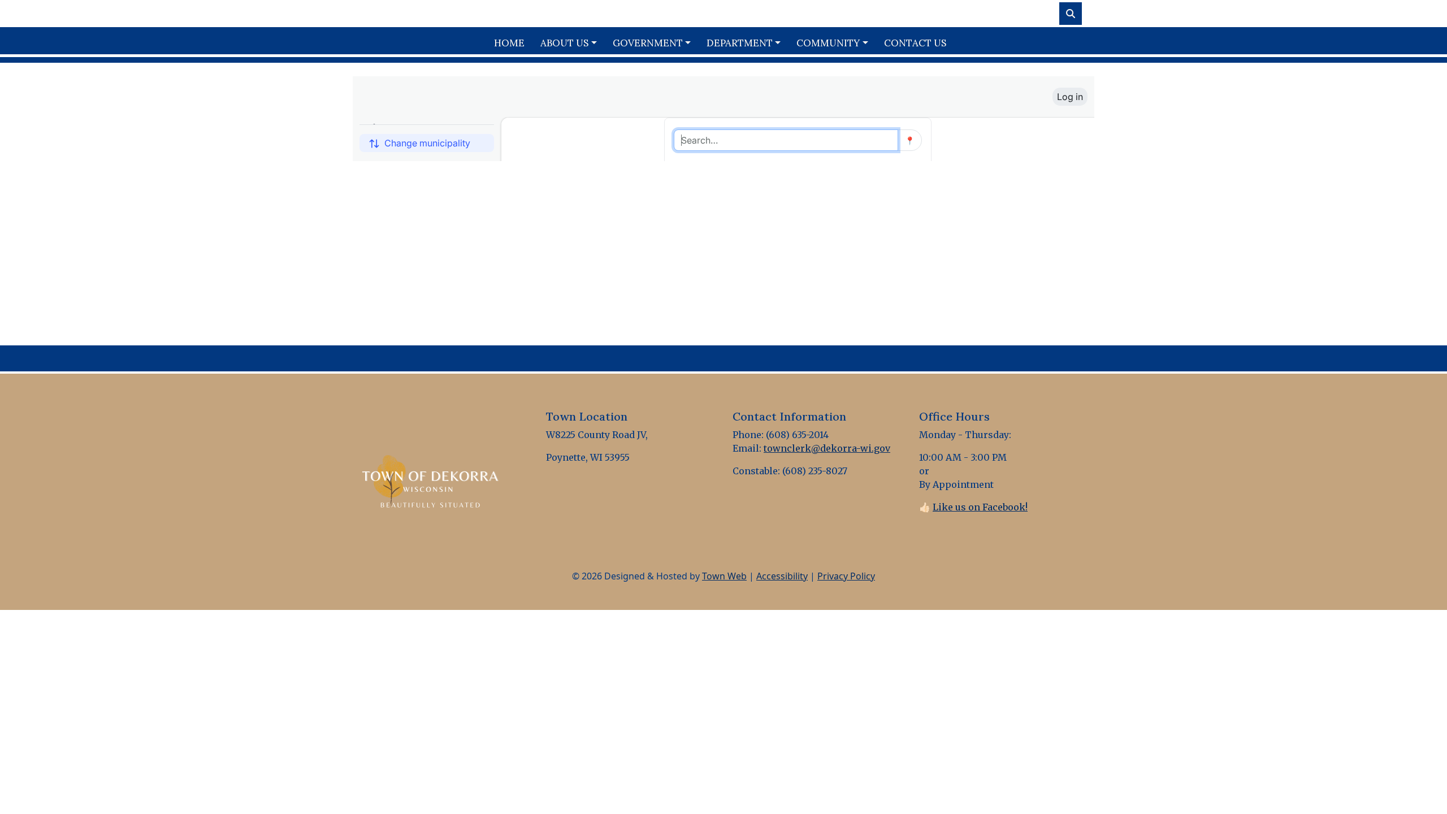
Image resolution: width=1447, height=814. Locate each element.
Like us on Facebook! (980, 507)
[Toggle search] (1070, 13)
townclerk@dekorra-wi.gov (827, 448)
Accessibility (782, 576)
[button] (572, 43)
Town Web (724, 576)
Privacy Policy (846, 576)
